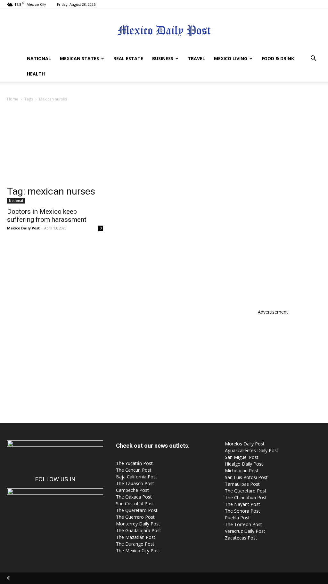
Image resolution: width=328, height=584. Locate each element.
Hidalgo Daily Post (244, 464)
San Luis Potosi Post (246, 477)
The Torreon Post (243, 524)
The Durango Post (135, 544)
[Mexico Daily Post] (164, 30)
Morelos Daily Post (245, 444)
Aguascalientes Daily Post (251, 450)
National (39, 58)
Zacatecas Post (241, 538)
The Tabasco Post (135, 483)
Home (12, 99)
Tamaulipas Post (242, 484)
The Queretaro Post (245, 491)
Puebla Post (237, 518)
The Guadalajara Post (138, 530)
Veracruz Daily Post (245, 531)
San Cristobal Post (135, 503)
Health (36, 74)
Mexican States (79, 58)
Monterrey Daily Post (138, 524)
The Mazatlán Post (135, 537)
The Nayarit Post (242, 504)
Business (162, 58)
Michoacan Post (241, 471)
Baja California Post (136, 477)
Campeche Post (132, 490)
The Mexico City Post (138, 551)
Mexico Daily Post (23, 228)
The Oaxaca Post (134, 497)
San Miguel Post (241, 457)
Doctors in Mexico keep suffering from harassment (46, 215)
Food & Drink (278, 58)
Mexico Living (230, 58)
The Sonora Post (242, 511)
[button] (313, 59)
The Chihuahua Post (246, 497)
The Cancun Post (134, 470)
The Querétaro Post (137, 510)
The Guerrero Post (135, 517)
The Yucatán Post (134, 463)
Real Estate (128, 58)
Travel (196, 58)
